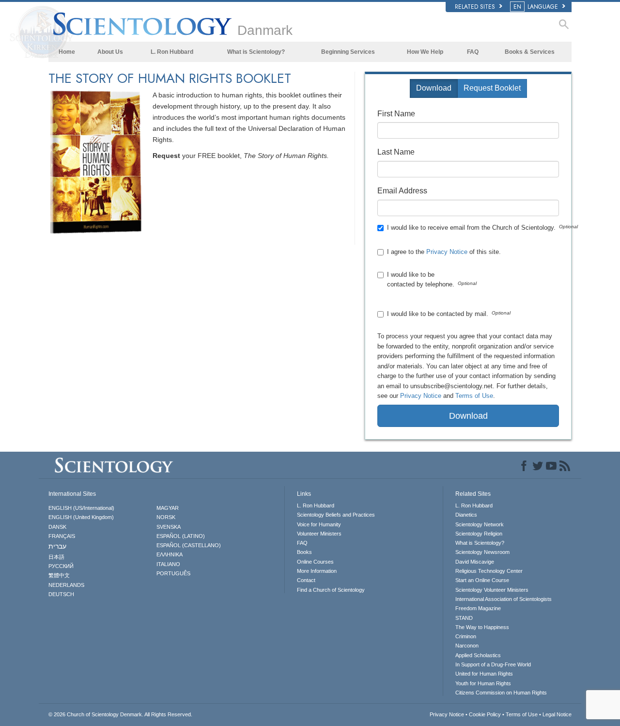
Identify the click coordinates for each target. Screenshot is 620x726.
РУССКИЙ (61, 566)
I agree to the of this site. (445, 251)
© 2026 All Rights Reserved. (120, 714)
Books (304, 552)
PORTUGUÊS (173, 573)
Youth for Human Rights (483, 683)
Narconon (467, 645)
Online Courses (315, 562)
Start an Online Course (482, 580)
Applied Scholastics (478, 655)
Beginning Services (348, 51)
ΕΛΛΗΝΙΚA (169, 554)
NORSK (165, 517)
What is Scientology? (256, 51)
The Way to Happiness (482, 627)
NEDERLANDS (66, 585)
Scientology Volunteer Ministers (491, 590)
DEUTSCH (61, 594)
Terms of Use (474, 395)
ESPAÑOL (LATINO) (180, 536)
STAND (464, 618)
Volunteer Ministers (319, 534)
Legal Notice (557, 714)
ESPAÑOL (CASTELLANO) (188, 545)
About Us (110, 51)
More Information (317, 571)
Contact (306, 580)
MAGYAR (167, 508)
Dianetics (466, 515)
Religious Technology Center (489, 571)
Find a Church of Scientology (331, 590)
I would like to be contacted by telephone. (420, 279)
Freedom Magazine (478, 608)
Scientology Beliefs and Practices (336, 515)
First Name (396, 114)
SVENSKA (168, 527)
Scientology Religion (478, 534)
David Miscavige (474, 562)
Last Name (396, 152)
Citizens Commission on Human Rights (501, 692)
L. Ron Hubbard (172, 51)
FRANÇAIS (61, 536)
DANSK (57, 527)
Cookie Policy (485, 714)
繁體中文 (59, 575)
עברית (57, 546)
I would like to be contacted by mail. (437, 313)
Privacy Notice (446, 251)
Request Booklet (492, 88)
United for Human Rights (484, 674)
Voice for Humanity (319, 524)
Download (433, 88)
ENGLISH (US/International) (81, 508)
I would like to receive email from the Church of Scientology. (471, 227)
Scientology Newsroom (482, 552)
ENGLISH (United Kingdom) (81, 517)
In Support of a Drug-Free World (493, 664)
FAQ (473, 51)
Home (67, 51)
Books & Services (530, 51)
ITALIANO (168, 564)
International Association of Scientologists (503, 599)
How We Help (425, 51)
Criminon (465, 636)
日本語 (56, 557)
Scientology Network (479, 524)
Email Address (402, 191)
